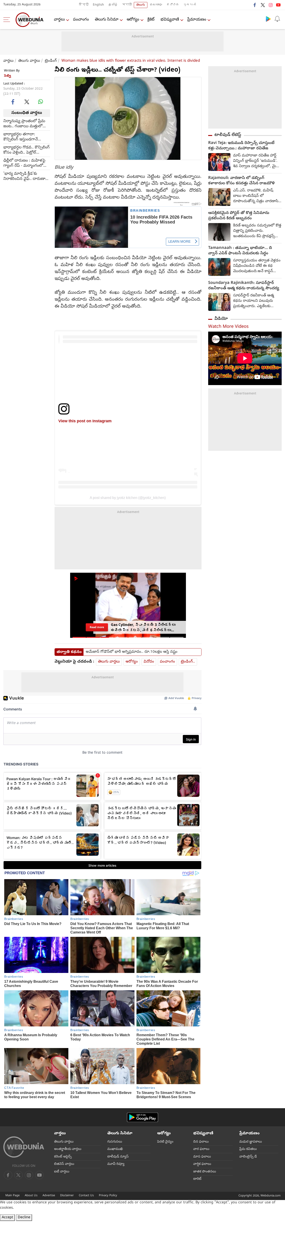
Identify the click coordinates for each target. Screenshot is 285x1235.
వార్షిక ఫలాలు (202, 1164)
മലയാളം (156, 5)
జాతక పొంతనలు (204, 1171)
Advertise (49, 1196)
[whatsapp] (41, 102)
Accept (7, 1217)
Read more (97, 627)
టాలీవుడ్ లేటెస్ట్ (227, 135)
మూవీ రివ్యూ (115, 1164)
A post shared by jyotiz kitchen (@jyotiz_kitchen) (128, 498)
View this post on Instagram (85, 421)
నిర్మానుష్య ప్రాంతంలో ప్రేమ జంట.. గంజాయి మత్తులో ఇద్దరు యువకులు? (24, 124)
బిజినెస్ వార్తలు (64, 1164)
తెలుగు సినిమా (106, 20)
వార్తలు (59, 20)
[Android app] (142, 1117)
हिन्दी (83, 5)
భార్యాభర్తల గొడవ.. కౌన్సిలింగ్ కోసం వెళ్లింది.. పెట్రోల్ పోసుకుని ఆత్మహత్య (26, 150)
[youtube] (278, 5)
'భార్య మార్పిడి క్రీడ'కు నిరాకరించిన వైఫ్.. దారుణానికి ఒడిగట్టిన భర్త (26, 176)
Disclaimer (67, 1196)
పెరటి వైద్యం (165, 1142)
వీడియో (221, 319)
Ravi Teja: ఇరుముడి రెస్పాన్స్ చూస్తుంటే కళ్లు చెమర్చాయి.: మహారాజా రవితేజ (241, 146)
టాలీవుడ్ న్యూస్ (118, 1157)
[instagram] (270, 5)
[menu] (7, 19)
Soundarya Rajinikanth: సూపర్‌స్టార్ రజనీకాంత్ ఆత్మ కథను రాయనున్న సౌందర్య (243, 286)
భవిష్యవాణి (170, 20)
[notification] (277, 18)
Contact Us (86, 1196)
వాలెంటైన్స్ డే (248, 1157)
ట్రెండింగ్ (51, 61)
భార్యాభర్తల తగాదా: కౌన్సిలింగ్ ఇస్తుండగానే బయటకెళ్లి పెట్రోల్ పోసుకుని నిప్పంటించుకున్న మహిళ (24, 137)
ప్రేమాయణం (196, 20)
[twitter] (262, 5)
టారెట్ (197, 1179)
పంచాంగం (81, 20)
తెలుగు (140, 5)
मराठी (127, 5)
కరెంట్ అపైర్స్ (63, 1157)
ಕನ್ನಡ (173, 5)
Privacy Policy (108, 1196)
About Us (31, 1196)
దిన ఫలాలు (201, 1142)
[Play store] (268, 18)
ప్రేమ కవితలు (248, 1149)
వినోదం (149, 661)
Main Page (12, 1196)
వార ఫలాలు (201, 1149)
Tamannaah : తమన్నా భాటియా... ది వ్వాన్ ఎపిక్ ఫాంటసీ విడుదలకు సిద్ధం (240, 251)
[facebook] (255, 5)
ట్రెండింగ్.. (188, 661)
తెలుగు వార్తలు (29, 61)
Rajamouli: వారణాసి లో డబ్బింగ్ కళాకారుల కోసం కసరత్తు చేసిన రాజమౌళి (241, 181)
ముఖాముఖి (115, 1149)
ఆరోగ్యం (133, 20)
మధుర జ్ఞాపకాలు (250, 1142)
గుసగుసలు (114, 1142)
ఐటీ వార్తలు (61, 1171)
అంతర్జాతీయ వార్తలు (67, 1149)
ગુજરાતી (189, 5)
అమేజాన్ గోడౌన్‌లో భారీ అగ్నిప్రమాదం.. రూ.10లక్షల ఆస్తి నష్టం (131, 652)
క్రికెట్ (151, 20)
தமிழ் (113, 5)
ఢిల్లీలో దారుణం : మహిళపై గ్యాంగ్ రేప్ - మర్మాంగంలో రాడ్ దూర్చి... (24, 163)
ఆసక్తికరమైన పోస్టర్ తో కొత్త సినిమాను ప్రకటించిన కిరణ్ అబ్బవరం (238, 216)
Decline (24, 1217)
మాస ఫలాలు (202, 1157)
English (98, 5)
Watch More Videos (228, 327)
